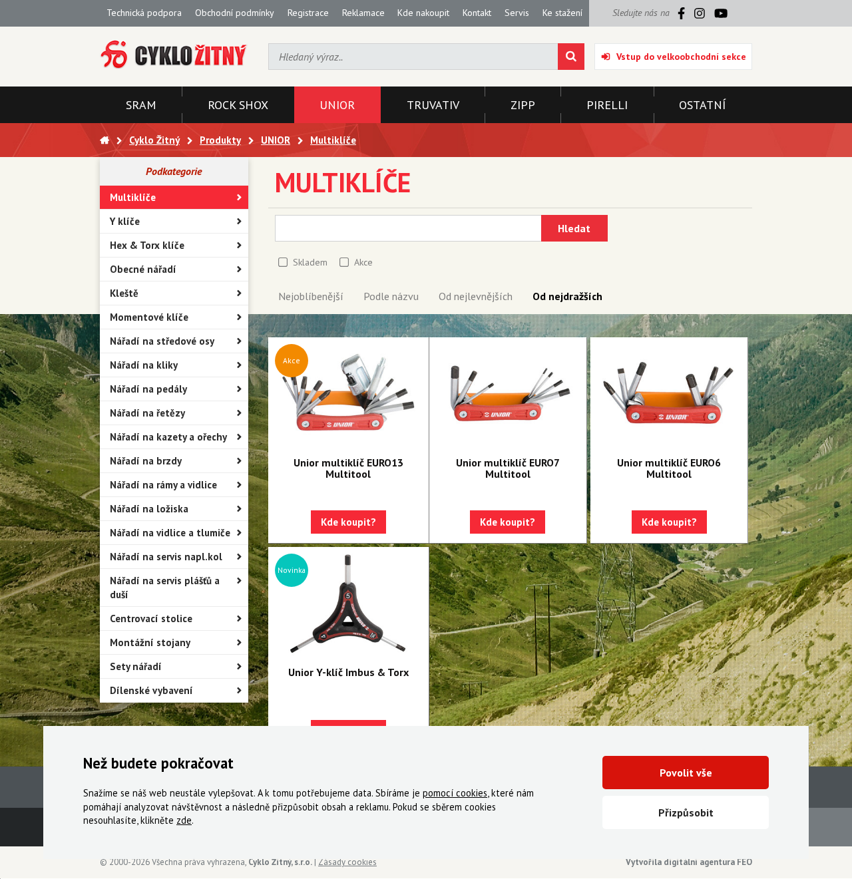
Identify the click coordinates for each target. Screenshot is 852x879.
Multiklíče (133, 197)
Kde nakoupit (423, 13)
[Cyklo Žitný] (174, 55)
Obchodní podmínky (234, 13)
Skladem (310, 262)
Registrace (308, 13)
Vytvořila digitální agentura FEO (689, 862)
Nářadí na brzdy (146, 460)
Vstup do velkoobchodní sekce (681, 57)
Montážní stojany (150, 642)
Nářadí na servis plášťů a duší (165, 587)
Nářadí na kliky (144, 365)
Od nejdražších (567, 296)
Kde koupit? (348, 522)
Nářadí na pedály (148, 389)
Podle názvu (391, 296)
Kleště (124, 293)
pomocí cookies (455, 793)
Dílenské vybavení (151, 690)
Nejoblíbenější (310, 296)
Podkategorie (174, 171)
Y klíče (125, 221)
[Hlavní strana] (104, 140)
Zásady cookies (347, 862)
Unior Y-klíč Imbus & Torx (348, 672)
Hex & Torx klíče (147, 245)
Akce (363, 262)
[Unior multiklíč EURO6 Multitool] (668, 393)
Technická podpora (144, 13)
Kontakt (477, 13)
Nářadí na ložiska (149, 508)
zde (184, 820)
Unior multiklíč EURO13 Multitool (348, 468)
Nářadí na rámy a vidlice (163, 484)
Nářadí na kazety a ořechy (168, 437)
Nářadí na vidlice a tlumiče (170, 532)
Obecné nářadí (143, 269)
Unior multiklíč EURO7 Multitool (508, 468)
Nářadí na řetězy (147, 413)
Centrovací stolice (151, 618)
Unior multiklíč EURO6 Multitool (669, 468)
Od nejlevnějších (476, 296)
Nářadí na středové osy (162, 341)
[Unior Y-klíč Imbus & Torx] (348, 603)
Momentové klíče (149, 317)
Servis (517, 13)
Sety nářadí (136, 666)
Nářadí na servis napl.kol (166, 556)
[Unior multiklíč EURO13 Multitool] (348, 393)
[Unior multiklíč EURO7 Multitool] (507, 393)
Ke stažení (562, 13)
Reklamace (363, 13)
